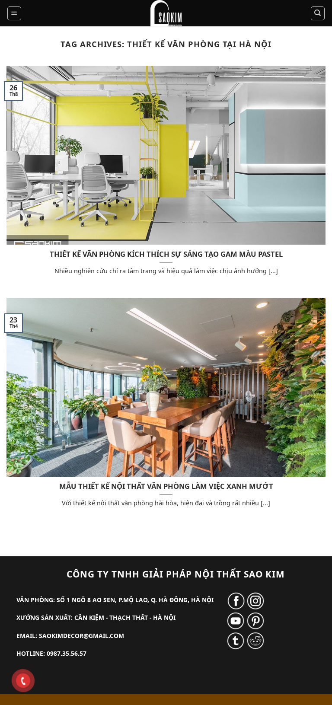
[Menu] (14, 13)
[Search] (318, 13)
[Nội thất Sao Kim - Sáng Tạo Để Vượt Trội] (166, 13)
